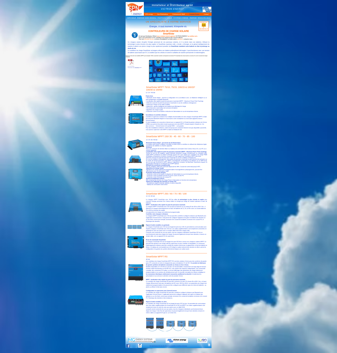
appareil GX (179, 122)
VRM (147, 124)
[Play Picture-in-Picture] (182, 79)
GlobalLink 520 (177, 129)
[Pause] (151, 79)
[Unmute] (154, 79)
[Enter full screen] (185, 79)
